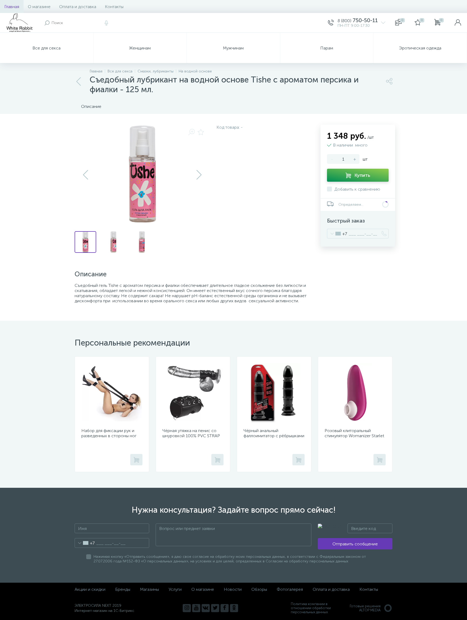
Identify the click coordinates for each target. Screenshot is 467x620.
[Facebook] (225, 608)
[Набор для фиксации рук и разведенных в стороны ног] (111, 393)
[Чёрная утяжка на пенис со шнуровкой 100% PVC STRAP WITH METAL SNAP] (193, 393)
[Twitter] (215, 608)
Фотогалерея (290, 589)
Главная (11, 6)
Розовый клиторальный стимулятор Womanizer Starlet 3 (354, 435)
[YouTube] (196, 608)
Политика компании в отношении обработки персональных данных (311, 608)
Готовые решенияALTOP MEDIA (365, 608)
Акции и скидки (90, 589)
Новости (233, 589)
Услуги (175, 589)
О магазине (39, 6)
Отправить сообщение (355, 543)
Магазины (149, 589)
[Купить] (136, 459)
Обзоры (259, 589)
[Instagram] (187, 608)
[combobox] (337, 233)
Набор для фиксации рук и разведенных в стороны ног (108, 433)
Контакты (114, 6)
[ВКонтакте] (206, 608)
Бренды (122, 589)
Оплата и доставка (77, 6)
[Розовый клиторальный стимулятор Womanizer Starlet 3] (355, 393)
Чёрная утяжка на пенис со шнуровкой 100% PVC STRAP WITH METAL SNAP (191, 435)
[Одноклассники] (234, 608)
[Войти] (458, 22)
